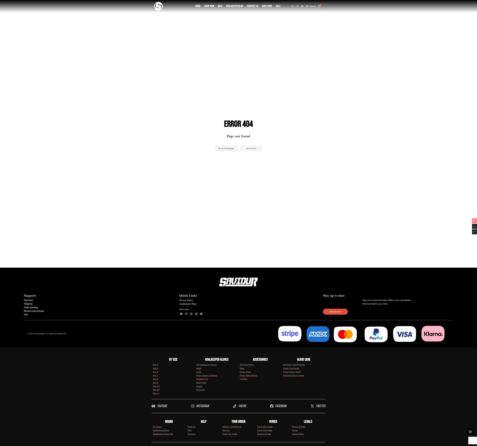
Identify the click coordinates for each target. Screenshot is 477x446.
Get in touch (184, 309)
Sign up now (335, 311)
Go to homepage (226, 148)
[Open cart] (319, 6)
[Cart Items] (303, 6)
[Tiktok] (196, 314)
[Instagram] (191, 314)
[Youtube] (201, 314)
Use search (251, 148)
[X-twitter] (186, 314)
